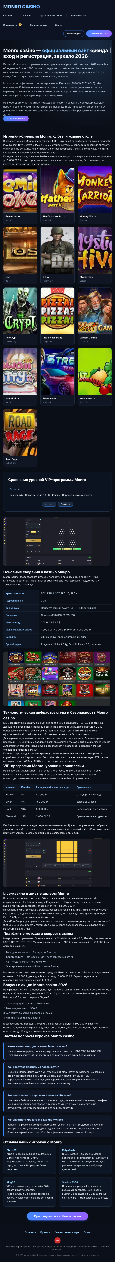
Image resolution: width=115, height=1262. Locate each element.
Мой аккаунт (74, 33)
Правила (45, 1232)
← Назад (49, 504)
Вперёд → (65, 504)
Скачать (8, 15)
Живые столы (78, 15)
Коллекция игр (38, 25)
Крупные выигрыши (51, 15)
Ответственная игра (67, 1232)
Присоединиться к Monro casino (57, 1216)
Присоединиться (99, 33)
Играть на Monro (16, 118)
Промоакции (12, 25)
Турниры (26, 15)
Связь (58, 25)
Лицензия (30, 1232)
